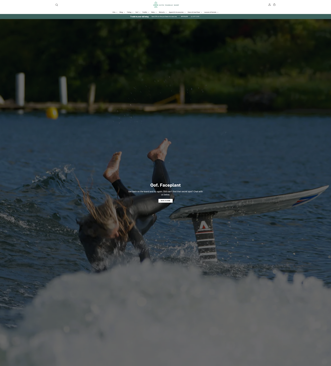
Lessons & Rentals (210, 12)
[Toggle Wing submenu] (124, 12)
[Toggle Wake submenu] (156, 12)
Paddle (144, 12)
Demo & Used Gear (194, 12)
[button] (274, 4)
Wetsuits (162, 12)
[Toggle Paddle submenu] (148, 12)
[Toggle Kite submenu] (117, 12)
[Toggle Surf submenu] (140, 12)
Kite (114, 12)
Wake (153, 12)
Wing (121, 12)
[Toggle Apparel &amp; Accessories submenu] (185, 12)
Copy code (195, 16)
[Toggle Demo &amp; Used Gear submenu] (201, 12)
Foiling (129, 12)
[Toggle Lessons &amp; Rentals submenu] (218, 12)
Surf (137, 12)
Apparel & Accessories (176, 12)
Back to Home (165, 200)
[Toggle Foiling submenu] (133, 12)
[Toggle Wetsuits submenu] (166, 12)
